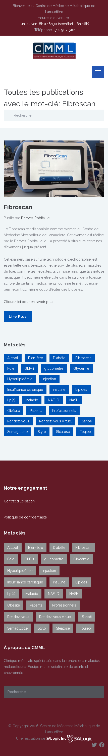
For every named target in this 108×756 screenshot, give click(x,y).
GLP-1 (29, 368)
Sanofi (87, 421)
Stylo (42, 432)
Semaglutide (17, 432)
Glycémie (81, 368)
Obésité (13, 411)
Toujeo (85, 432)
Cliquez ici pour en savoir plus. (29, 302)
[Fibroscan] (54, 168)
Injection (49, 379)
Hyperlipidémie (19, 379)
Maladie (31, 400)
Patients (36, 411)
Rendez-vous (18, 421)
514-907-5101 (65, 30)
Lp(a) (11, 400)
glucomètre (53, 368)
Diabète (59, 358)
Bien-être (35, 358)
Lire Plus (18, 317)
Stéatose (63, 432)
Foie (10, 368)
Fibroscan (18, 207)
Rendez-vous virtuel (55, 421)
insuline (59, 390)
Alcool (12, 358)
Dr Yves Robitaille (35, 218)
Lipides (81, 390)
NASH (74, 400)
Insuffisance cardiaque (25, 390)
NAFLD (53, 400)
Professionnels (64, 411)
